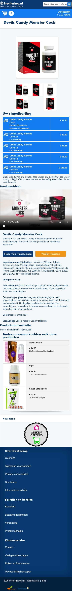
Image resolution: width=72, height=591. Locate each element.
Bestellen (10, 506)
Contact (9, 547)
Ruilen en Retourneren (17, 563)
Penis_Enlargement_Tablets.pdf (15, 329)
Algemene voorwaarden (18, 466)
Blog (44, 580)
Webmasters (33, 580)
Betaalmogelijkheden (16, 514)
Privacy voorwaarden (16, 474)
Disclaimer (11, 482)
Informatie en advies (16, 490)
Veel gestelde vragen (16, 555)
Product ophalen (14, 531)
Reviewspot (23, 588)
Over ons (10, 458)
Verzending (11, 522)
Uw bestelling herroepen (18, 571)
